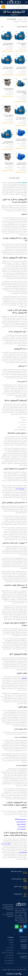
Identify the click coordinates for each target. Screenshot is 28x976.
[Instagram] (21, 926)
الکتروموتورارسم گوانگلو (20, 819)
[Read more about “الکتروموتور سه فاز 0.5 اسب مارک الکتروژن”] (3, 153)
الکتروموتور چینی (22, 98)
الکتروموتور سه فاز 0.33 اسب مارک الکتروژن (8, 115)
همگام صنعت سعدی (5, 844)
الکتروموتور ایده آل (21, 829)
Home (25, 19)
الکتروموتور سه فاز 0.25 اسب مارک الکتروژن (8, 89)
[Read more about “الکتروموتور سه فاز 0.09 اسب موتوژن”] (16, 31)
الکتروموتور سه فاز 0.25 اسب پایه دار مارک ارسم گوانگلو (21, 92)
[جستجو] (3, 7)
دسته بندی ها (14, 14)
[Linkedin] (25, 926)
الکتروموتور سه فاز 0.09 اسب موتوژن (21, 44)
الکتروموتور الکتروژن (9, 93)
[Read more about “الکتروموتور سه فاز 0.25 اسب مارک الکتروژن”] (3, 79)
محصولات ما (10, 937)
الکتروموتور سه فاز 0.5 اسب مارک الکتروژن (8, 163)
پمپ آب (11, 945)
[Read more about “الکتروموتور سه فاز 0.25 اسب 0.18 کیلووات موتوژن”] (3, 55)
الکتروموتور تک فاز (20, 489)
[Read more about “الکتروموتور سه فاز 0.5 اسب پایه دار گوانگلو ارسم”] (16, 153)
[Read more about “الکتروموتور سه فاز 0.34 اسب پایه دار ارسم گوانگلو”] (16, 129)
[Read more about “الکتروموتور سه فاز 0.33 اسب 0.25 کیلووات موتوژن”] (16, 105)
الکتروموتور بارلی (22, 826)
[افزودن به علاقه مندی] (16, 34)
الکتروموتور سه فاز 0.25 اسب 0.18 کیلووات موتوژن (8, 68)
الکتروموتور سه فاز (22, 47)
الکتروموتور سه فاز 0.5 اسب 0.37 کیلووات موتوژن (7, 142)
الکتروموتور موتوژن (22, 49)
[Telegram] (21, 930)
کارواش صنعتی (10, 947)
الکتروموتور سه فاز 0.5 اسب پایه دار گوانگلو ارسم (21, 163)
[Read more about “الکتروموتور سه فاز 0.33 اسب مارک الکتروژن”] (3, 105)
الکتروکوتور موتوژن (21, 824)
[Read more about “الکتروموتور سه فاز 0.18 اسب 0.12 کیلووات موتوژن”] (16, 55)
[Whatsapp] (17, 926)
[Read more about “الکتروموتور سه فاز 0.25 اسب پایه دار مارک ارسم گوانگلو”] (16, 79)
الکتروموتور (19, 19)
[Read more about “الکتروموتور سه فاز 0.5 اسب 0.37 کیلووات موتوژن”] (3, 129)
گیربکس (11, 942)
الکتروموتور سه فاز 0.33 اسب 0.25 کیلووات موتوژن (21, 118)
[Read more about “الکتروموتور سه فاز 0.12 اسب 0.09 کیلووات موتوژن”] (3, 31)
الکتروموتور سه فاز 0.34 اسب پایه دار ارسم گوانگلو (21, 139)
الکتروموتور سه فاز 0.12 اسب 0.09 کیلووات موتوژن (8, 44)
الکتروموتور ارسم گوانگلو (21, 96)
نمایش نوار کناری (21, 26)
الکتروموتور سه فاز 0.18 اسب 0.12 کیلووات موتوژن (21, 68)
